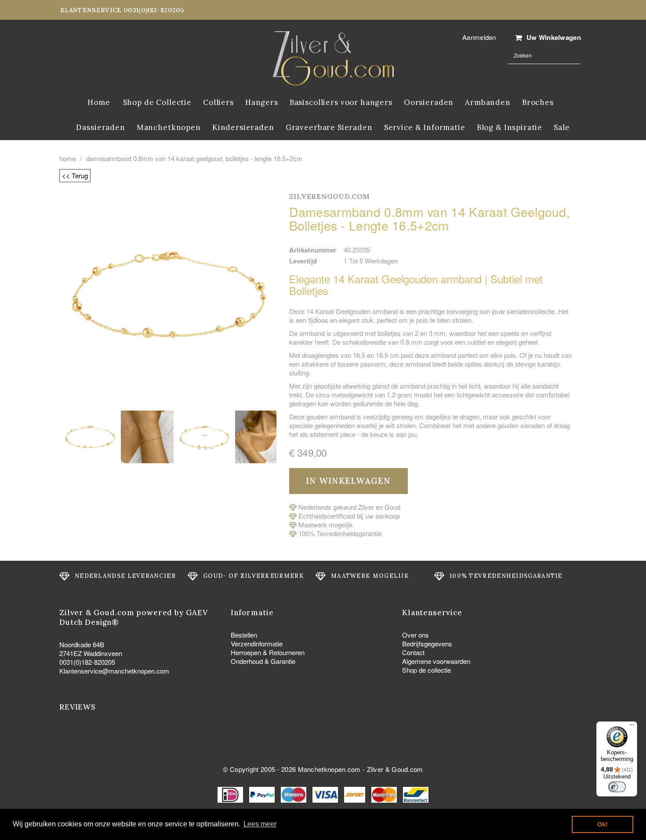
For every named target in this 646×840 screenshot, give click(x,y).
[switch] (617, 787)
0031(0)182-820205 (87, 662)
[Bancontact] (415, 793)
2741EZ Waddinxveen (90, 653)
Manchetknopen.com (329, 769)
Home (67, 158)
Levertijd (303, 261)
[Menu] (632, 726)
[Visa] (326, 793)
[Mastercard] (385, 793)
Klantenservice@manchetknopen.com (114, 670)
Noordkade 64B (81, 644)
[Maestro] (294, 793)
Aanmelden (479, 37)
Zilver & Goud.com (395, 769)
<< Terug (75, 175)
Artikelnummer (313, 250)
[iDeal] (231, 793)
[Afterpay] (355, 793)
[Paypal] (262, 793)
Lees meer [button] (259, 824)
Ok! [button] (602, 824)
